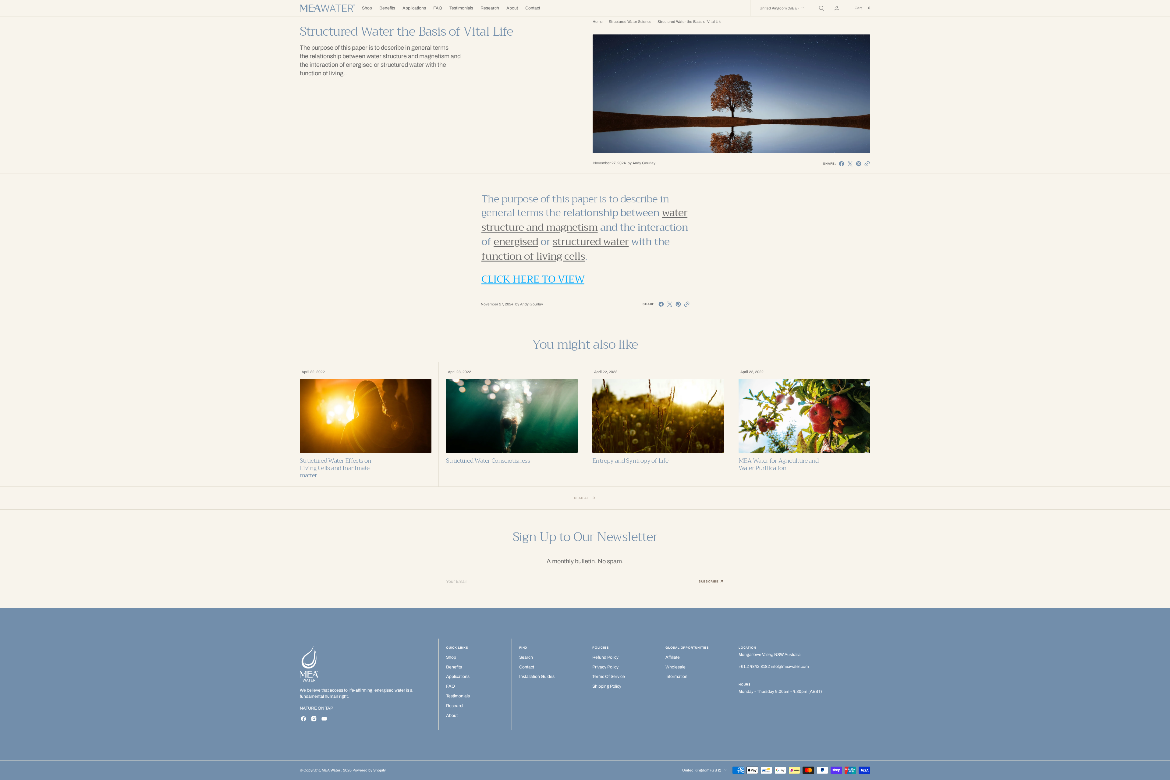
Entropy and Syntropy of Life (630, 461)
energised (516, 242)
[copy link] (867, 164)
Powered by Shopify (369, 770)
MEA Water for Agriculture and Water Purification (779, 464)
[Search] (821, 8)
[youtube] (324, 718)
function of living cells (533, 256)
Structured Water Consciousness (488, 461)
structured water (591, 242)
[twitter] (850, 164)
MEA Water (331, 770)
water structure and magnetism (584, 220)
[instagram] (313, 718)
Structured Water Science (630, 22)
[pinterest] (859, 164)
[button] (837, 8)
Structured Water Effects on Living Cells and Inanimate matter (335, 468)
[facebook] (841, 164)
